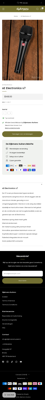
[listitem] (22, 3)
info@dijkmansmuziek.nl (11, 339)
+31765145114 (7, 344)
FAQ (3, 328)
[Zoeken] (37, 9)
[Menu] (3, 9)
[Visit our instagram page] (7, 362)
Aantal (4, 109)
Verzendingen (7, 324)
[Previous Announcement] (3, 2)
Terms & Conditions (9, 305)
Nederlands (21, 378)
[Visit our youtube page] (21, 362)
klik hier (25, 3)
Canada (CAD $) (21, 375)
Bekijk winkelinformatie (12, 128)
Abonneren (23, 281)
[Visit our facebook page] (3, 362)
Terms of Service (8, 301)
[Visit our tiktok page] (12, 362)
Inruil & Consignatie (9, 320)
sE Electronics (7, 85)
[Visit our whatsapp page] (16, 362)
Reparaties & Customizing (12, 316)
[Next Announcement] (41, 2)
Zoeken (5, 297)
